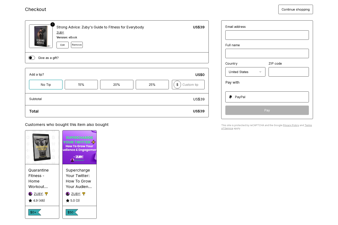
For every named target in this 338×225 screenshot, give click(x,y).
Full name (232, 45)
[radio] (267, 96)
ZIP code (275, 63)
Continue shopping (296, 9)
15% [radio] (81, 85)
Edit (62, 44)
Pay (267, 110)
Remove (77, 44)
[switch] (31, 58)
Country (231, 63)
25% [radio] (152, 85)
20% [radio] (116, 85)
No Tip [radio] (46, 85)
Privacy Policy (291, 125)
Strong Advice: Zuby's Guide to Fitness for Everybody (100, 27)
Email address (235, 27)
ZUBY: (60, 32)
